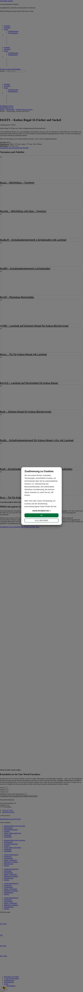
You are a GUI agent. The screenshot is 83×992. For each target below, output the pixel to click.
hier (54, 506)
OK (41, 515)
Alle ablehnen (41, 520)
